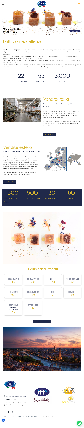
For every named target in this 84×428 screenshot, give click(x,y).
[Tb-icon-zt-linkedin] (12, 412)
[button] (79, 423)
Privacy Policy (48, 416)
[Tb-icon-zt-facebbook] (5, 412)
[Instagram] (8, 412)
